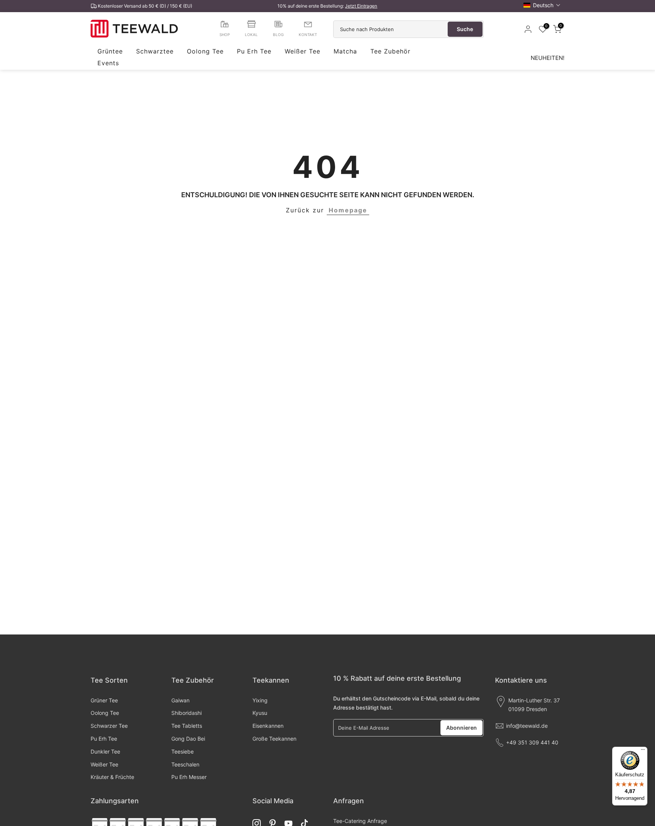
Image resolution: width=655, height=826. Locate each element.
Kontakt (308, 34)
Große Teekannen (274, 738)
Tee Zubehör (390, 51)
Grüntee (110, 51)
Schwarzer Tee (109, 725)
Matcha (345, 51)
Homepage (348, 210)
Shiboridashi (186, 713)
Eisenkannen (268, 725)
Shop (224, 34)
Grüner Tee (104, 700)
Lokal (251, 34)
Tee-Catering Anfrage (360, 821)
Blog (278, 34)
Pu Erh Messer (189, 777)
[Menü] (642, 751)
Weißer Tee (302, 51)
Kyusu (259, 713)
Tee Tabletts (186, 725)
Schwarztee (155, 51)
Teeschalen (185, 764)
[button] (542, 5)
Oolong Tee (205, 51)
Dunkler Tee (105, 751)
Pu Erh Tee (254, 51)
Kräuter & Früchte (112, 777)
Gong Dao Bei (188, 738)
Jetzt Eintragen (361, 6)
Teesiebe (182, 751)
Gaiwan (180, 700)
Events (108, 63)
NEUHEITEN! (547, 57)
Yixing (260, 700)
